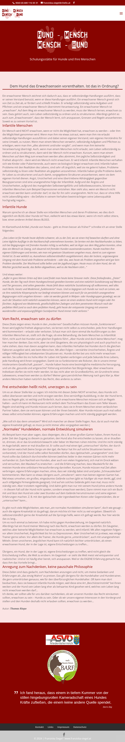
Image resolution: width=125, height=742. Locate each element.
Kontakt (39, 727)
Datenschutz (79, 727)
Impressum (63, 727)
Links (50, 727)
